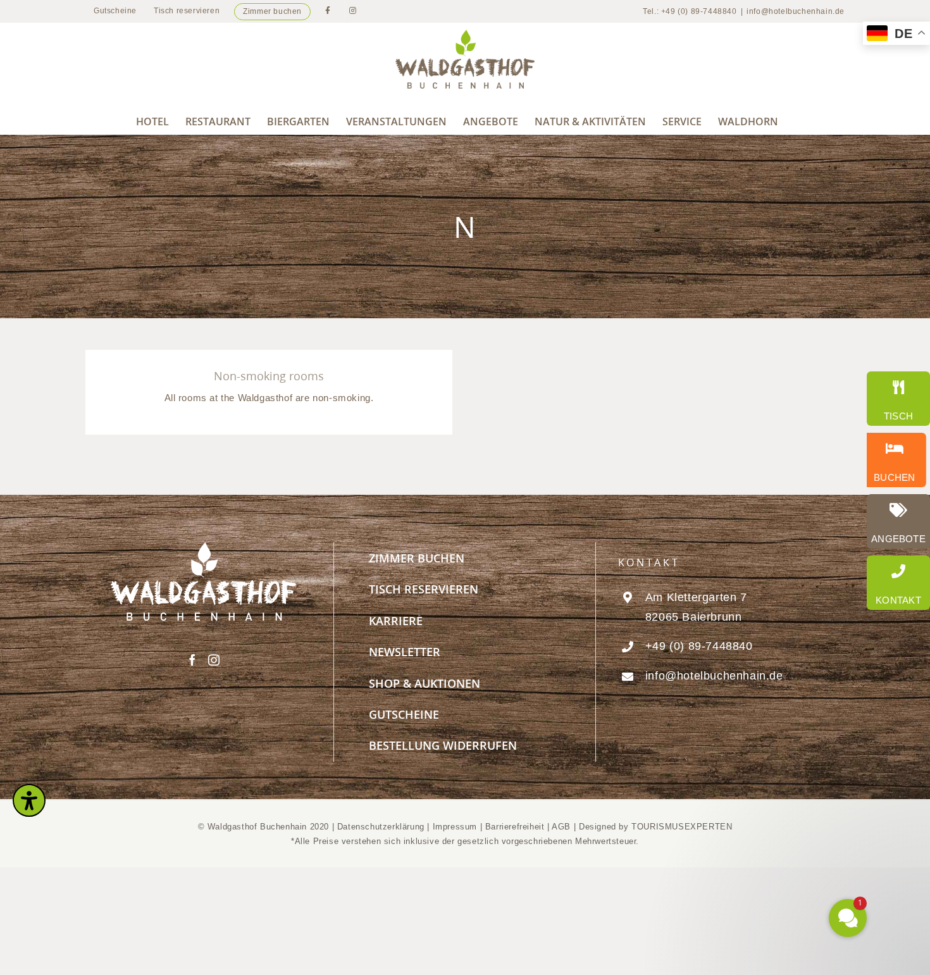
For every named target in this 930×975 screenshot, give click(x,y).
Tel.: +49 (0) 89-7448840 (689, 11)
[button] (772, 795)
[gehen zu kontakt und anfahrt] (898, 583)
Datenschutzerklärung (381, 826)
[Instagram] (214, 660)
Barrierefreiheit (515, 826)
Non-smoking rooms (269, 375)
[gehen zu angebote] (898, 521)
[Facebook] (193, 660)
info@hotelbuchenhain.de (796, 11)
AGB (561, 826)
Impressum (456, 826)
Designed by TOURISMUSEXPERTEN (655, 826)
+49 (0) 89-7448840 (699, 646)
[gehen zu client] (898, 398)
